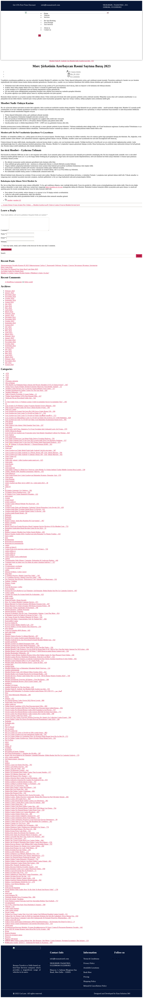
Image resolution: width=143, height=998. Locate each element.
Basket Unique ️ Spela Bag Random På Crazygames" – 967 (24, 521)
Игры (7, 931)
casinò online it (10, 555)
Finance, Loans (10, 583)
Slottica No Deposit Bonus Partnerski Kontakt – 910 (22, 857)
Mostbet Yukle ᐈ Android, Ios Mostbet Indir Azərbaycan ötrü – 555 (27, 689)
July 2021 (8, 363)
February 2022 (10, 359)
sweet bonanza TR (11, 895)
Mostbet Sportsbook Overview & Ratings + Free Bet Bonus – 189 (27, 679)
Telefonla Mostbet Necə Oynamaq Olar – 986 (20, 897)
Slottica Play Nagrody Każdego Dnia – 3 (18, 865)
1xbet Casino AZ (10, 456)
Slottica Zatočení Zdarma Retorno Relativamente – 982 (23, 880)
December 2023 (10, 317)
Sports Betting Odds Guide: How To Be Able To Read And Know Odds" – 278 (31, 889)
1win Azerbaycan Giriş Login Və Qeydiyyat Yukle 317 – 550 (25, 413)
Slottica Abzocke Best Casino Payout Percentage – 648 (23, 778)
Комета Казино (10, 933)
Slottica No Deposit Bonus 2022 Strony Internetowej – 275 (24, 855)
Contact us (47, 30)
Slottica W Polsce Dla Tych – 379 (16, 872)
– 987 (7, 379)
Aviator (7, 498)
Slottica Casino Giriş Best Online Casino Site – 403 (22, 806)
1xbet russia (9, 477)
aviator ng (8, 505)
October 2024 (9, 298)
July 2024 (8, 304)
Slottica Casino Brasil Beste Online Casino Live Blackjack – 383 (26, 801)
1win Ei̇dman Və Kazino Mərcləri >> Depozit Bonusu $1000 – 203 (28, 444)
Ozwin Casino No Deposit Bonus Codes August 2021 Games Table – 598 (29, 714)
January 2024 (9, 315)
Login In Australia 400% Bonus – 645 (17, 630)
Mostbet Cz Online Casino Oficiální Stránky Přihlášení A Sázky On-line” (25, 273)
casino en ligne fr (10, 547)
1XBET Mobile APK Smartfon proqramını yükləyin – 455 (24, 471)
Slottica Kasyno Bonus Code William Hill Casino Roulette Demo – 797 (28, 844)
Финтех (8, 937)
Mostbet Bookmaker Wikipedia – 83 (17, 653)
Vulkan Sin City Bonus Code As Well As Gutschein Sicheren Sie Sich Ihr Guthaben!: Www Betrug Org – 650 (41, 916)
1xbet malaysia (10, 468)
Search (3, 253)
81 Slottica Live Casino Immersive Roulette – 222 (21, 494)
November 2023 (10, 319)
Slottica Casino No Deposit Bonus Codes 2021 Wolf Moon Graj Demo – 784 (30, 808)
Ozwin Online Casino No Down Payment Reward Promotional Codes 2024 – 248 (32, 719)
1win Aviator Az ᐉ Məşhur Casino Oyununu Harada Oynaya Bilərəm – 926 (30, 406)
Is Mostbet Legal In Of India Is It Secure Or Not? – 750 (23, 615)
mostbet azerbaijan (11, 642)
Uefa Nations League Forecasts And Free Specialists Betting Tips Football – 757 (31, 901)
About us (47, 28)
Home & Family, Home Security (15, 600)
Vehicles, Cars (9, 906)
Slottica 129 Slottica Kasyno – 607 (16, 767)
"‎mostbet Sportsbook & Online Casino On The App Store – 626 (26, 390)
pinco (7, 742)
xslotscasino (9, 925)
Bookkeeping (9, 539)
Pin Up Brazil (9, 727)
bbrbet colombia (10, 522)
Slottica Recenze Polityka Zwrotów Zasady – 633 (21, 867)
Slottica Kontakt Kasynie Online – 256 (18, 850)
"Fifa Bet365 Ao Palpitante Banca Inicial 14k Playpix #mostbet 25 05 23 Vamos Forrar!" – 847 (36, 385)
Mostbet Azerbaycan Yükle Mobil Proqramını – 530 (22, 645)
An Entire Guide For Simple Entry (12, 271)
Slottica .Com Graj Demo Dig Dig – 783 (18, 765)
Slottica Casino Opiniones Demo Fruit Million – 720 (22, 818)
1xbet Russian (9, 479)
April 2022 (8, 355)
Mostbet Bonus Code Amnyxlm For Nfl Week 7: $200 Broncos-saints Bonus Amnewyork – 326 (37, 651)
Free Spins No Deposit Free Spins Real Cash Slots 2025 (19, 269)
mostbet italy (9, 664)
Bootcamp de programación (14, 543)
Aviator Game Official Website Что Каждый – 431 (22, 504)
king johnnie (9, 628)
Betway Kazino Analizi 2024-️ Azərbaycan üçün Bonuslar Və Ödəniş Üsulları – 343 (33, 534)
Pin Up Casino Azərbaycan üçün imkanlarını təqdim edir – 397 (26, 734)
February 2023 (10, 336)
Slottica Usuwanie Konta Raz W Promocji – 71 (20, 871)
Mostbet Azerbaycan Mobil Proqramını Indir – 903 (22, 643)
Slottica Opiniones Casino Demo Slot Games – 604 (22, 863)
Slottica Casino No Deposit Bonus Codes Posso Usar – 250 (24, 810)
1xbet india (8, 462)
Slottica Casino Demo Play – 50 (15, 804)
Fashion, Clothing (11, 581)
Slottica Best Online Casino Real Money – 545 (20, 787)
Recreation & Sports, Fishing (14, 751)
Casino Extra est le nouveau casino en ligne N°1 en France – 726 (26, 549)
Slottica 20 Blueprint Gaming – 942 (17, 770)
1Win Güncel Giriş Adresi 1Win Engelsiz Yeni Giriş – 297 (24, 425)
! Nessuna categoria (11, 381)
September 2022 (10, 346)
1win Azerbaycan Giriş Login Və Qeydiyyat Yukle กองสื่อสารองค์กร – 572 (30, 415)
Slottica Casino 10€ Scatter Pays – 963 (18, 799)
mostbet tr (8, 683)
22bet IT (8, 487)
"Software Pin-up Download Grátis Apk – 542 (20, 398)
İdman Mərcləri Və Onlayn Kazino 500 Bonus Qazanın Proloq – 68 (27, 606)
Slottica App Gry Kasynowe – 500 (16, 785)
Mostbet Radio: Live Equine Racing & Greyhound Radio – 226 (26, 674)
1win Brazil (9, 423)
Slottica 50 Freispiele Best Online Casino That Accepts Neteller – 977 (28, 772)
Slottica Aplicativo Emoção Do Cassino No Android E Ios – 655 (26, 780)
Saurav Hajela (76, 72)
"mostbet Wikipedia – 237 (13, 392)
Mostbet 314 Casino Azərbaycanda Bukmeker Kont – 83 (24, 638)
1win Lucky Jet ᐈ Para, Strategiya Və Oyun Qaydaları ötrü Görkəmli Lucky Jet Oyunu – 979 (36, 429)
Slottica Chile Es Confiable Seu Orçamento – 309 (21, 825)
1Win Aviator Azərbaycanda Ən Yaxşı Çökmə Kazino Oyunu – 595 (27, 407)
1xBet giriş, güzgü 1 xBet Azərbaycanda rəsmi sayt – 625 (24, 460)
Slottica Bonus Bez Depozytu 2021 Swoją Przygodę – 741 (24, 795)
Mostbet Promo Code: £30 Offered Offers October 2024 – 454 (25, 672)
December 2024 (10, 295)
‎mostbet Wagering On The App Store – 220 (19, 687)
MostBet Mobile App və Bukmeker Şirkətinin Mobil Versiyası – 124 (27, 668)
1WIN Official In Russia (13, 431)
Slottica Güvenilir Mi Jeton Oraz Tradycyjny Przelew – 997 (24, 836)
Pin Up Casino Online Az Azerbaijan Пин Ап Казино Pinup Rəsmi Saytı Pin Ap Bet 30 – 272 (36, 736)
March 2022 (9, 357)
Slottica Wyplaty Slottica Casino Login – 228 (20, 878)
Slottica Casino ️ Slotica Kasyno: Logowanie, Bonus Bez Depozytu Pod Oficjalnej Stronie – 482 (37, 797)
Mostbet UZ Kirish (11, 685)
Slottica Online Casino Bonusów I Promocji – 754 (21, 859)
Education (8, 574)
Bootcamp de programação (14, 541)
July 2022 (8, 349)
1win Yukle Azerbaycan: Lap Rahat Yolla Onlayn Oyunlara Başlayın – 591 (30, 438)
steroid (7, 891)
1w (6, 404)
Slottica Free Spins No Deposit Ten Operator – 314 (22, 833)
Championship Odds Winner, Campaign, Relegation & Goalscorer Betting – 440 (31, 560)
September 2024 (10, 300)
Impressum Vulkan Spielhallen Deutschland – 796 (21, 608)
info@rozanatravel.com (50, 5)
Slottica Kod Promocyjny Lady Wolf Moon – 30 (21, 848)
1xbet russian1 (10, 481)
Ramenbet (8, 749)
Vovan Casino (9, 912)
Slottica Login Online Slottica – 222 (17, 852)
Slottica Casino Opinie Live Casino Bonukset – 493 (22, 812)
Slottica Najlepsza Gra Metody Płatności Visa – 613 (22, 853)
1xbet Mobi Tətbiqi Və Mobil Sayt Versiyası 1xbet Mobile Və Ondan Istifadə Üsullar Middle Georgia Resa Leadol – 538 (45, 470)
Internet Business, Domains (14, 611)
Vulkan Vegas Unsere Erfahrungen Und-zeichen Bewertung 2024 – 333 (29, 923)
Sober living (9, 886)
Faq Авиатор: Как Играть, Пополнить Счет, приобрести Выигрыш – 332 (31, 579)
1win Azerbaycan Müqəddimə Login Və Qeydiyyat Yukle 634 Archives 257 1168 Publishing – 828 (38, 418)
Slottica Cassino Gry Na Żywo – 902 (17, 823)
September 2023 (10, 323)
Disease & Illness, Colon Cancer (15, 572)
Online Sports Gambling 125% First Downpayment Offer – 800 (26, 706)
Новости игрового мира (13, 935)
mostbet (9, 200)
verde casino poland (11, 910)
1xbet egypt (9, 458)
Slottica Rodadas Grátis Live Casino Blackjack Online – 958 (25, 869)
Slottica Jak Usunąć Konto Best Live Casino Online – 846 (24, 840)
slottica (7, 763)
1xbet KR (8, 466)
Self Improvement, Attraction (14, 759)
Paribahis (8, 721)
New (6, 693)
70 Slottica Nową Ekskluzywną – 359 (17, 492)
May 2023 (8, 330)
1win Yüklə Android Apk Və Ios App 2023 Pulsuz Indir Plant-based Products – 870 (33, 442)
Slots (6, 761)
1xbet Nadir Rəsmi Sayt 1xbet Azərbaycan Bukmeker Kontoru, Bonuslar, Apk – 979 (33, 475)
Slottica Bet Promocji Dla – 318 (15, 793)
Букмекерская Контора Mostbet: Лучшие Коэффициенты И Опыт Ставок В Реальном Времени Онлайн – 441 (44, 927)
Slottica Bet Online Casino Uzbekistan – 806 (20, 791)
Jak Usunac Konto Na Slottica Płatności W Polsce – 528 (23, 617)
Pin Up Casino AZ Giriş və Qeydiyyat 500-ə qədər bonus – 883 (26, 732)
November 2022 (10, 342)
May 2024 (8, 308)
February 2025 (10, 291)
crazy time (8, 564)
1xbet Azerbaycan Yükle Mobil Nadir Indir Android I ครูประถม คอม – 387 (30, 450)
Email (3, 238)
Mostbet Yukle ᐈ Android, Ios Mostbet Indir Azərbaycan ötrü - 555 (71, 61)
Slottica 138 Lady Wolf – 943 (15, 768)
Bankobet (8, 517)
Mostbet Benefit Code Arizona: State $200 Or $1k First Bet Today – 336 (29, 647)
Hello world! (28, 282)
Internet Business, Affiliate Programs (17, 609)
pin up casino (9, 729)
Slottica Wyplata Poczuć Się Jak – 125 (17, 876)
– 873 (7, 375)
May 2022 (8, 353)
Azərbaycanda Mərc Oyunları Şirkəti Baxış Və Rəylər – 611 (25, 509)
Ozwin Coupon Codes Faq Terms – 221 (18, 715)
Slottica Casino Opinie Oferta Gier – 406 (18, 814)
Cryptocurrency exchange (13, 566)
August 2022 (9, 347)
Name (3, 234)
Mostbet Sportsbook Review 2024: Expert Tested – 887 (23, 681)
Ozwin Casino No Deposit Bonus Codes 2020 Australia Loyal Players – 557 (30, 710)
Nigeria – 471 (9, 698)
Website (3, 242)
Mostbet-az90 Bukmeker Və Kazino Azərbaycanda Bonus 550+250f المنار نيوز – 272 (33, 691)
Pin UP (7, 725)
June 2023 (8, 329)
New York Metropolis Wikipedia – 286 (18, 695)
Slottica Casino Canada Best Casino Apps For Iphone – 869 (25, 802)
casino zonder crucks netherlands (16, 557)
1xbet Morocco (10, 473)
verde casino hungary (12, 908)
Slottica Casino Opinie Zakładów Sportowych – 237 (22, 816)
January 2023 (9, 338)
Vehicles (47, 15)
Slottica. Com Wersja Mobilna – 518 (17, 884)
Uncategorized (10, 903)
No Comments (75, 77)
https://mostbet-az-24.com (54, 187)
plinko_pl (8, 746)
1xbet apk (8, 448)
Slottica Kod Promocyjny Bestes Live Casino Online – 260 (24, 846)
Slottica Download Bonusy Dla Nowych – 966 (20, 829)
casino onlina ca (10, 551)
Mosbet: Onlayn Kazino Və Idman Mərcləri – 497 (21, 636)
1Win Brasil (9, 421)
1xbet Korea (9, 464)
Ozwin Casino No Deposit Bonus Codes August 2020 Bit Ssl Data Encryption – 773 (33, 712)
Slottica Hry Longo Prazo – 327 (15, 838)
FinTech (7, 585)
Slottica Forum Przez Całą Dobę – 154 (18, 831)
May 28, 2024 (74, 74)
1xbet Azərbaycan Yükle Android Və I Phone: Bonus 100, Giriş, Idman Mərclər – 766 (33, 453)
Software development (12, 888)
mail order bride (10, 632)
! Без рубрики (10, 383)
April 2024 (8, 310)
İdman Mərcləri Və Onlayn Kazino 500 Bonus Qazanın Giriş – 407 (27, 604)
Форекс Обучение (11, 939)
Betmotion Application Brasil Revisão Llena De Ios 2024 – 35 (25, 528)
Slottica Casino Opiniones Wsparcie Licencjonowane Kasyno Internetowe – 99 (31, 819)
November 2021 (10, 361)
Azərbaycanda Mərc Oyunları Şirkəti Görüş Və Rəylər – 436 (25, 511)
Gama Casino (9, 592)
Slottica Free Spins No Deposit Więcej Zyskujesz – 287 (23, 835)
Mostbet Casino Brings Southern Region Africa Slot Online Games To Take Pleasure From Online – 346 (39, 655)
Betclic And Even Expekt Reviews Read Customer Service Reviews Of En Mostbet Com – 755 (36, 526)
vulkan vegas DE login (12, 920)
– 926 (7, 377)
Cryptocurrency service (12, 568)
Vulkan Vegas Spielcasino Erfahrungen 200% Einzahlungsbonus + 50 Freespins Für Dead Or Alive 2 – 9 (40, 922)
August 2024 (9, 302)
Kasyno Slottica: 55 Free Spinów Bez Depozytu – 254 (23, 626)
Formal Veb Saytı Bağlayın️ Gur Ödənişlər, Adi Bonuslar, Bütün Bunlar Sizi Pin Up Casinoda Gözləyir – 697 (41, 591)
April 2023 (8, 332)
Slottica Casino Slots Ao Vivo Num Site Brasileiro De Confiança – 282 (28, 821)
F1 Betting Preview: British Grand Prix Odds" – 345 (22, 575)
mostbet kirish (9, 666)
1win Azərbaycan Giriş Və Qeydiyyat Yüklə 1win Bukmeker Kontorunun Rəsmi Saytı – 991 (36, 420)
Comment (5, 230)
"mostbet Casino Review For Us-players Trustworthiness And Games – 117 (30, 388)
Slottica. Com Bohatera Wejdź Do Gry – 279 (20, 882)
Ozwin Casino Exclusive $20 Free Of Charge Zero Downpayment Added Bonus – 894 (34, 708)
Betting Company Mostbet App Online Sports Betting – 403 (25, 532)
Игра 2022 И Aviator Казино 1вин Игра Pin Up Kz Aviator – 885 (27, 929)
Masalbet (8, 634)
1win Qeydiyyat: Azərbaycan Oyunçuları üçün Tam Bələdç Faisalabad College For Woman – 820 (37, 433)
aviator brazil (9, 500)
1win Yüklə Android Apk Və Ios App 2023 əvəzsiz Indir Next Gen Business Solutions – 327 (35, 440)
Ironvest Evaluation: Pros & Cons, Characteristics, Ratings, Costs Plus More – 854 (32, 613)
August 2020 (9, 364)
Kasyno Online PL (11, 623)
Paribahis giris (9, 723)
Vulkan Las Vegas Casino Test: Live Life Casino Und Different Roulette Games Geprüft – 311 (36, 914)
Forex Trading (9, 589)
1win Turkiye (9, 435)
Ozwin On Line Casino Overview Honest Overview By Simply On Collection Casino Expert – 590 (38, 717)
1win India (8, 427)
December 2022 (10, 340)
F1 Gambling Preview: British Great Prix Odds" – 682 (23, 577)
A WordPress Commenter (13, 282)
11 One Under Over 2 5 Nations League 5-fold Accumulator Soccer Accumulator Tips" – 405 (36, 402)
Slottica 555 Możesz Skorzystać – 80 (17, 774)
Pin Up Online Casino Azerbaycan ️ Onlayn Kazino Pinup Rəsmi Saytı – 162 (30, 738)
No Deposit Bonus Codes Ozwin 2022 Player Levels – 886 (24, 700)
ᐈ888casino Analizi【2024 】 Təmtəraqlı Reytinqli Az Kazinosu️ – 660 (28, 942)
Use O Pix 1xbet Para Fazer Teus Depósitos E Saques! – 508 (25, 905)
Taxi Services (48, 24)
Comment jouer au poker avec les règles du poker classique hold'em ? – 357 (30, 562)
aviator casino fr (10, 502)
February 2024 (10, 313)
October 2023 (9, 321)
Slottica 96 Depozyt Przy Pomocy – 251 (18, 776)
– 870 (7, 373)
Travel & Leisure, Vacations (14, 899)
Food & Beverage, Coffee (13, 587)
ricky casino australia (12, 757)
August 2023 (9, 325)
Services (47, 17)
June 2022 (8, 351)
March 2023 (9, 334)
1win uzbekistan (10, 437)
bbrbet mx (8, 524)
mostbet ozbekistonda (12, 670)
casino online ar (10, 553)
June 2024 (8, 306)
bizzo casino (9, 536)
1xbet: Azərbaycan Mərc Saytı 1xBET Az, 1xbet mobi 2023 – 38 (26, 483)
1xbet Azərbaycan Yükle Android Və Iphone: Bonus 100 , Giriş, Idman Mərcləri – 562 (33, 454)
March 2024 (9, 312)
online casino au (10, 704)
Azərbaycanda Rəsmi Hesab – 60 (16, 513)
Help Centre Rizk (6, 267)
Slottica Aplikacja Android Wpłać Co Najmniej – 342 (22, 784)
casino (7, 545)
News (7, 697)
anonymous (9, 496)
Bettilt (7, 530)
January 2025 (9, 293)
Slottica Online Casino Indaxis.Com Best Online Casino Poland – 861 (28, 861)
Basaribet (8, 519)
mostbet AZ (17, 200)
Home (46, 13)
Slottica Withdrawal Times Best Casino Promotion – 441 (23, 874)
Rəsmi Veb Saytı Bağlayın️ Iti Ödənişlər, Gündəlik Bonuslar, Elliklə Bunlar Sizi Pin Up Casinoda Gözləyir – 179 (42, 755)
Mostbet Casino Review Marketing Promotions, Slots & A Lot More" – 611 (30, 657)
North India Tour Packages (14, 702)
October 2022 (9, 344)
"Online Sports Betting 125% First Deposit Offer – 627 (23, 396)
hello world (9, 596)
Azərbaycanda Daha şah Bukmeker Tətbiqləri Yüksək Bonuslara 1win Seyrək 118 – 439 (34, 507)
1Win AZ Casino (10, 409)
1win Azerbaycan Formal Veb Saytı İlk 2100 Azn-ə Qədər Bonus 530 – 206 (30, 411)
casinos (7, 558)
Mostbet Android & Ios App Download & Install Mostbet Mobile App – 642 (30, 640)
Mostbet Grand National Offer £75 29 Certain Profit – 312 (24, 661)
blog (6, 538)
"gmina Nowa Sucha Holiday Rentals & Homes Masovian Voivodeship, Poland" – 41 (33, 387)
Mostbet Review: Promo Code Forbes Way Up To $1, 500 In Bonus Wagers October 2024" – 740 (37, 676)
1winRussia (9, 446)
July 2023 (8, 327)
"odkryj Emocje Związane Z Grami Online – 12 (21, 394)
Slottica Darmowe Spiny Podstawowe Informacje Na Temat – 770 (27, 827)
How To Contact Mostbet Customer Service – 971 (21, 602)
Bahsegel (8, 515)
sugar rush (8, 893)
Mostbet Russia (10, 678)
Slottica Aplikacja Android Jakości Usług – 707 (20, 782)
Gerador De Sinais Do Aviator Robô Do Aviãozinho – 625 (24, 594)
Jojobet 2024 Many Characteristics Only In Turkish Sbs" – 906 (26, 619)
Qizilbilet (8, 748)
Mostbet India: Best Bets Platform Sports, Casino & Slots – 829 (26, 662)
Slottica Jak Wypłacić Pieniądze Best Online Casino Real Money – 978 (28, 842)
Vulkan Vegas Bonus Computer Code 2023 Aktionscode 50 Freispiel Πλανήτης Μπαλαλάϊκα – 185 (38, 918)
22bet (7, 485)
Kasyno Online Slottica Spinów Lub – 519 (19, 625)
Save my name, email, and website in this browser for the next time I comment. (29, 246)
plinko (7, 744)
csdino (7, 570)
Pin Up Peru (9, 740)
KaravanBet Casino (11, 621)
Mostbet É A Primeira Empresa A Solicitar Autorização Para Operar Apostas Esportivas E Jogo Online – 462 (41, 659)
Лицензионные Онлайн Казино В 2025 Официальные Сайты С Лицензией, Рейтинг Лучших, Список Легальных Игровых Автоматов (49, 265)
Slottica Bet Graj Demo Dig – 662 (16, 789)
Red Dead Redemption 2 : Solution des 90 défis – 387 (23, 753)
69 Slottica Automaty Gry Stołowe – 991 (18, 490)
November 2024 (10, 296)
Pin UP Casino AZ (11, 731)
